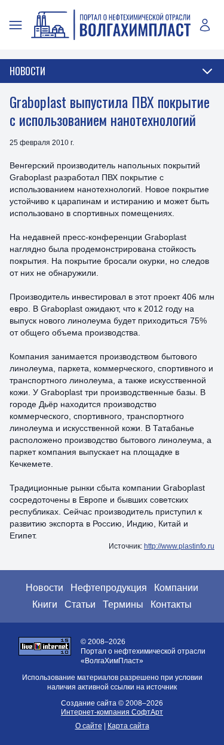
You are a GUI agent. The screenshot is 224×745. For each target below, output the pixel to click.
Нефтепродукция (108, 588)
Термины (123, 604)
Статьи (80, 604)
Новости (44, 588)
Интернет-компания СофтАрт (112, 712)
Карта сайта (128, 726)
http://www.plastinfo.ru (179, 546)
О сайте (88, 726)
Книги (44, 604)
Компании (176, 588)
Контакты (171, 604)
